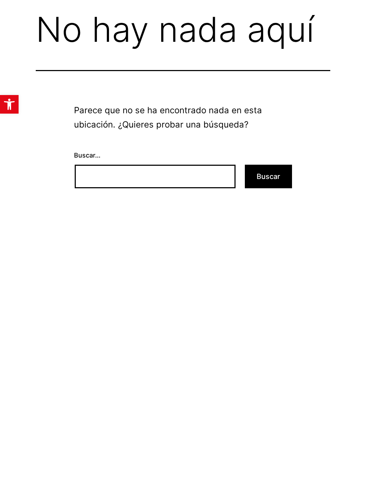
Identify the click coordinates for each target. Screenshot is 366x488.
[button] (9, 104)
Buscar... (87, 155)
